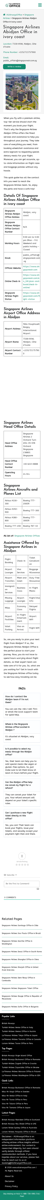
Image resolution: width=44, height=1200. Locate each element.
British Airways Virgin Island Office (17, 1055)
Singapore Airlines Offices (27, 536)
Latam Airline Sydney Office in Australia (19, 1128)
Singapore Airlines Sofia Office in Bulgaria (20, 1007)
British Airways (8, 1023)
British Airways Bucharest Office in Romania (21, 1059)
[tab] (40, 5)
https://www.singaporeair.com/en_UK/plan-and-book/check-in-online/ (31, 281)
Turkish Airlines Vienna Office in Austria (19, 1031)
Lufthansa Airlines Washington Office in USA (21, 1075)
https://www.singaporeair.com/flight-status (31, 296)
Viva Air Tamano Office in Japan (16, 1107)
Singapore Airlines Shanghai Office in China (20, 959)
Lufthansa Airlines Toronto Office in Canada (21, 1039)
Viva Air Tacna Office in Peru (14, 1099)
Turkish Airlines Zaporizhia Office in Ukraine (20, 1067)
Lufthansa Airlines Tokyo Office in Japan (19, 1035)
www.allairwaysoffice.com (23, 1167)
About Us (9, 1176)
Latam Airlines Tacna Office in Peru (17, 1043)
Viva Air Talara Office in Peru (15, 1104)
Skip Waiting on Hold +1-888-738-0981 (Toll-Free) (22, 1195)
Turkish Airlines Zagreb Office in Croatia (19, 1063)
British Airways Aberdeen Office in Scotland (21, 1120)
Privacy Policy (11, 1186)
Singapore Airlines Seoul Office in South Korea (22, 951)
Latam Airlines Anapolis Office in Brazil (19, 1132)
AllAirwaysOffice (14, 15)
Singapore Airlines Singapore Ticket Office (20, 988)
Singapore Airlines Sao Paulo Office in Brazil (21, 933)
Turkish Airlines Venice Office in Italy (17, 1027)
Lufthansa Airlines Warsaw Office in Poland (21, 1071)
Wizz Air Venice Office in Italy (14, 1096)
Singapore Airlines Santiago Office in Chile (20, 925)
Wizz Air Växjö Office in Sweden (15, 1092)
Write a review (14, 66)
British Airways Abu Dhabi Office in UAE (19, 1124)
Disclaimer (9, 1181)
